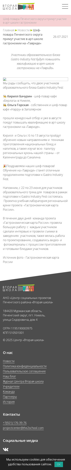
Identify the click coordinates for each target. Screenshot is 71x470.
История (9, 402)
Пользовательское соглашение (24, 371)
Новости (24, 30)
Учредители (11, 386)
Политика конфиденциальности (25, 366)
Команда (9, 392)
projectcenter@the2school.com (23, 428)
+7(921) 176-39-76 (15, 423)
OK (58, 464)
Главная (8, 30)
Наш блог (9, 376)
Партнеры (10, 397)
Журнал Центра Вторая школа (23, 381)
